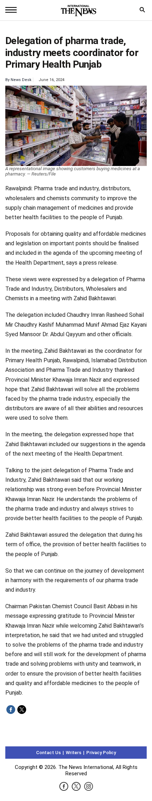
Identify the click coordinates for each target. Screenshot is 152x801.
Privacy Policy (101, 752)
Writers (73, 752)
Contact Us (48, 752)
